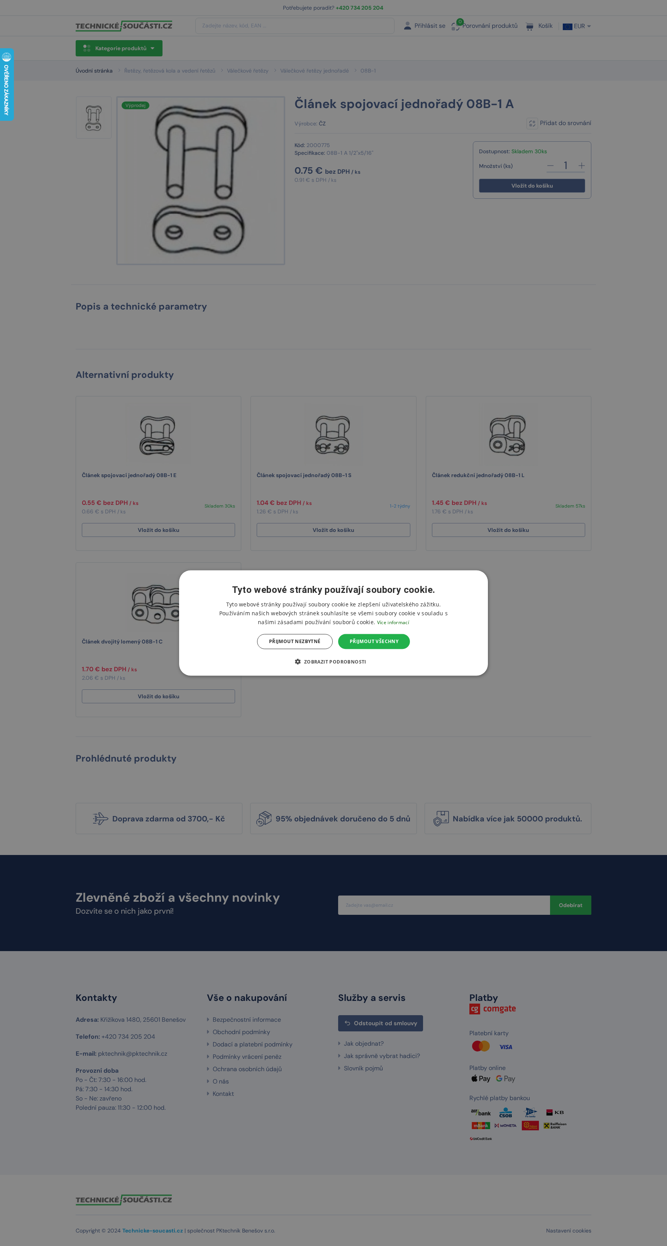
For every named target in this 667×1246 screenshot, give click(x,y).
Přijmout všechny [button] (374, 641)
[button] (333, 661)
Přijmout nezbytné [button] (295, 641)
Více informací (393, 622)
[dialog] (333, 623)
